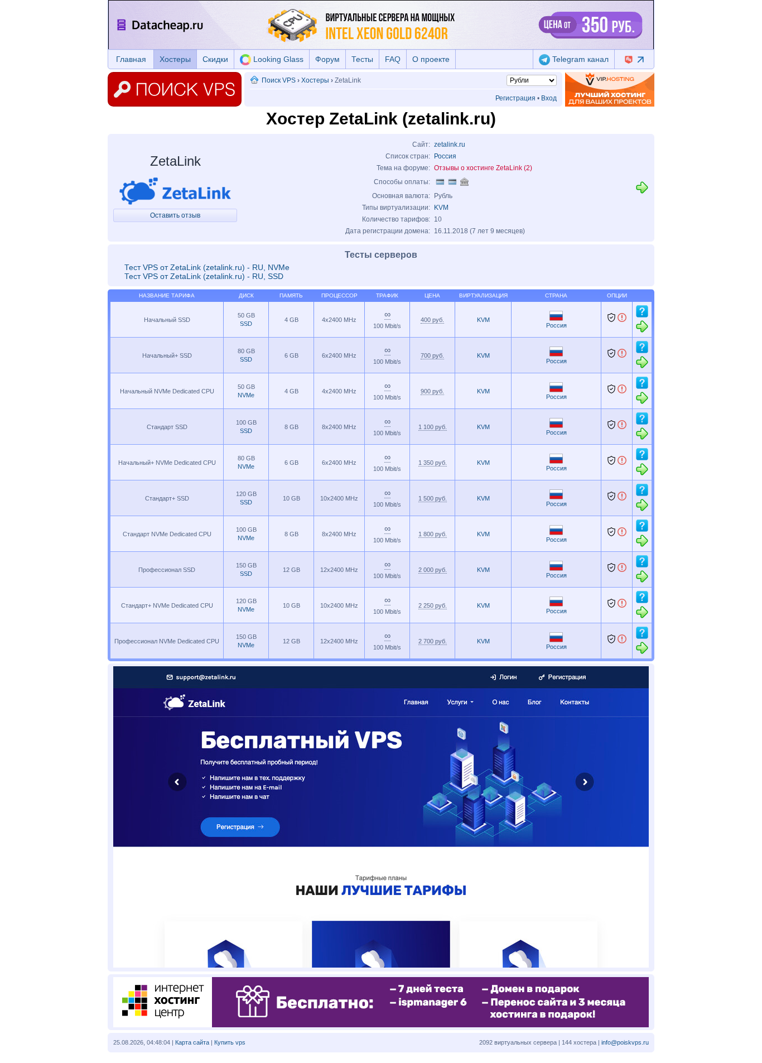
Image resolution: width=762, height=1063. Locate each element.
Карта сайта (192, 1042)
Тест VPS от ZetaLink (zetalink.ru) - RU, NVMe (207, 267)
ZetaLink (175, 161)
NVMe (246, 395)
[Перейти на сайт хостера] (642, 192)
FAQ (393, 59)
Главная (131, 59)
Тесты (362, 59)
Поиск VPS (279, 80)
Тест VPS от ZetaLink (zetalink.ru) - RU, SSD (203, 276)
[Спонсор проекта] (609, 89)
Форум (327, 59)
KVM (441, 207)
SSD (246, 323)
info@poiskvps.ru (625, 1042)
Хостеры (175, 59)
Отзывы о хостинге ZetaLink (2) (483, 168)
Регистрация (515, 98)
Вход (549, 98)
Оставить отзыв (175, 215)
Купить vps (229, 1042)
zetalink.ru (449, 144)
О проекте (431, 59)
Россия (445, 156)
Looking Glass (277, 59)
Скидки (215, 59)
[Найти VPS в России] (556, 318)
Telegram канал (579, 59)
